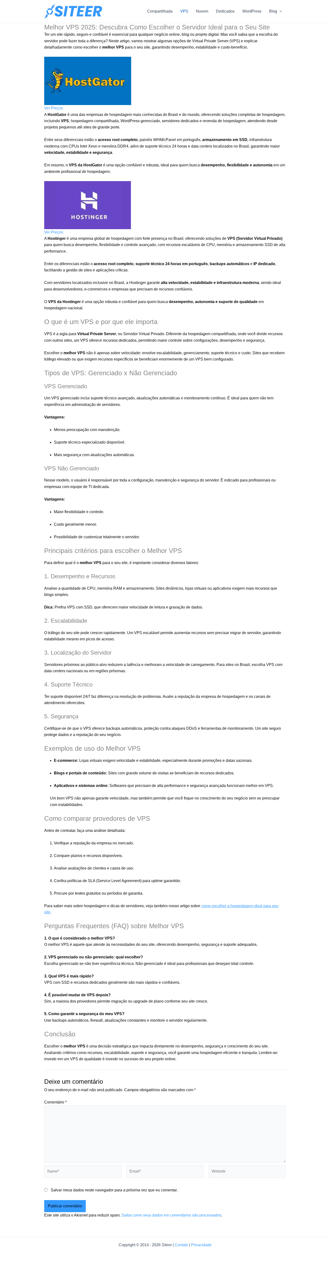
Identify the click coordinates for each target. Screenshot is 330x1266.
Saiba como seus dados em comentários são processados (171, 1215)
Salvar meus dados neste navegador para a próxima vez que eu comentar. (114, 1190)
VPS (184, 11)
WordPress (251, 11)
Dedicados (225, 11)
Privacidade (201, 1245)
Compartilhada (159, 11)
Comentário (55, 1102)
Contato (181, 1245)
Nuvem (202, 11)
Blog (273, 11)
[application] (279, 11)
